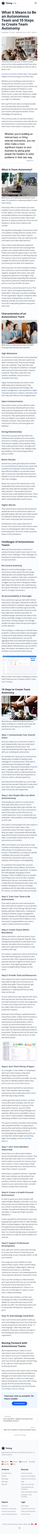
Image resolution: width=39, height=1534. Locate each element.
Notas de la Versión (27, 1484)
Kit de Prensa (25, 1514)
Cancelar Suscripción (9, 1511)
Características (7, 1473)
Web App (5, 1481)
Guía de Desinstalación (9, 1514)
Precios (4, 1476)
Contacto (5, 1506)
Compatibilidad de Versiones (27, 1488)
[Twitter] (19, 1528)
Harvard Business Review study (16, 466)
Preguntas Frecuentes (28, 1479)
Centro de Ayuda (26, 1473)
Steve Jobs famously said (11, 62)
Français (23, 1462)
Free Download (19, 1403)
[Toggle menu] (35, 3)
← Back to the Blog (19, 1435)
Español (5, 1464)
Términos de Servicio (28, 1509)
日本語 (32, 1462)
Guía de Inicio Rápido (28, 1476)
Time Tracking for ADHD (29, 1492)
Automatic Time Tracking (26, 1496)
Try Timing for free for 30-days (13, 1389)
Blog (22, 1481)
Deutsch (14, 1462)
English (5, 1462)
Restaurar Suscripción (9, 1509)
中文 (13, 1464)
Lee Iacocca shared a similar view (14, 74)
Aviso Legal (24, 1506)
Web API (4, 1484)
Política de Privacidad (28, 1511)
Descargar (5, 1479)
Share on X (30, 160)
